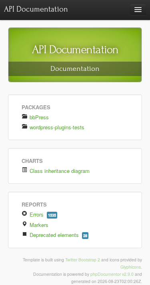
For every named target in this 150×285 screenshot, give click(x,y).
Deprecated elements (57, 235)
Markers (39, 225)
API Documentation (36, 9)
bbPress (38, 117)
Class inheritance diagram (59, 171)
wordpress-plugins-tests (56, 127)
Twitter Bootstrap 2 (82, 260)
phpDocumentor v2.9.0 (112, 274)
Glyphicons (130, 267)
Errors (42, 214)
